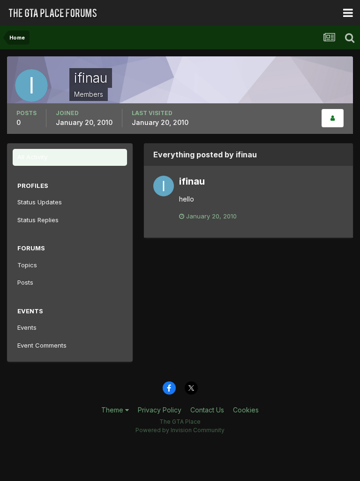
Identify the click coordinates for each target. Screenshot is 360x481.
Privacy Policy (159, 410)
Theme (113, 410)
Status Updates (39, 202)
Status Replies (38, 220)
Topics (27, 265)
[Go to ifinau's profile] (163, 186)
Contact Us (207, 410)
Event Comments (42, 345)
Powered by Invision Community (180, 430)
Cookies (246, 410)
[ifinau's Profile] (333, 118)
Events (27, 327)
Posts (25, 282)
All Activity (32, 157)
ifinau (192, 181)
